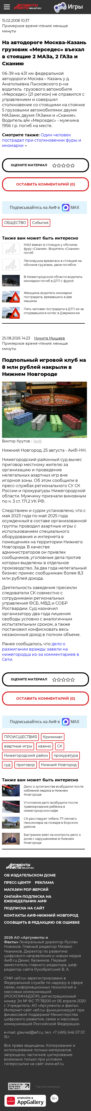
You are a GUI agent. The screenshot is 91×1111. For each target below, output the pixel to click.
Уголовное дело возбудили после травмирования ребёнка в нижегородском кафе (51, 806)
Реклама (44, 882)
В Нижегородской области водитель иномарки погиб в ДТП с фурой (53, 279)
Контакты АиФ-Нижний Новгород (41, 915)
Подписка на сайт (24, 908)
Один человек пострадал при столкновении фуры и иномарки (41, 140)
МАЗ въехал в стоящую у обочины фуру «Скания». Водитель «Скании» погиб (52, 249)
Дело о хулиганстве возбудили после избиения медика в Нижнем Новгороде (53, 790)
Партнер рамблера (48, 1086)
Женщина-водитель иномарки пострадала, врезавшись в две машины (48, 297)
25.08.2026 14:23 (16, 338)
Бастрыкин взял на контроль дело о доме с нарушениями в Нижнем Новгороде (52, 839)
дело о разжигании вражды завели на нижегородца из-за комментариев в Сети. (40, 651)
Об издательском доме (30, 875)
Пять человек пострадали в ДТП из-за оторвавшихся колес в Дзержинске (54, 311)
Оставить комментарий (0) (45, 184)
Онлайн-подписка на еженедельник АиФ (27, 898)
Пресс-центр (17, 882)
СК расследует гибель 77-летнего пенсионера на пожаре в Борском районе (51, 823)
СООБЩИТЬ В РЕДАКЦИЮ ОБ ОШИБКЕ (42, 922)
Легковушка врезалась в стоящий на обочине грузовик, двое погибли (53, 263)
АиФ (37, 441)
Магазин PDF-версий (26, 889)
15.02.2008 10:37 (15, 20)
